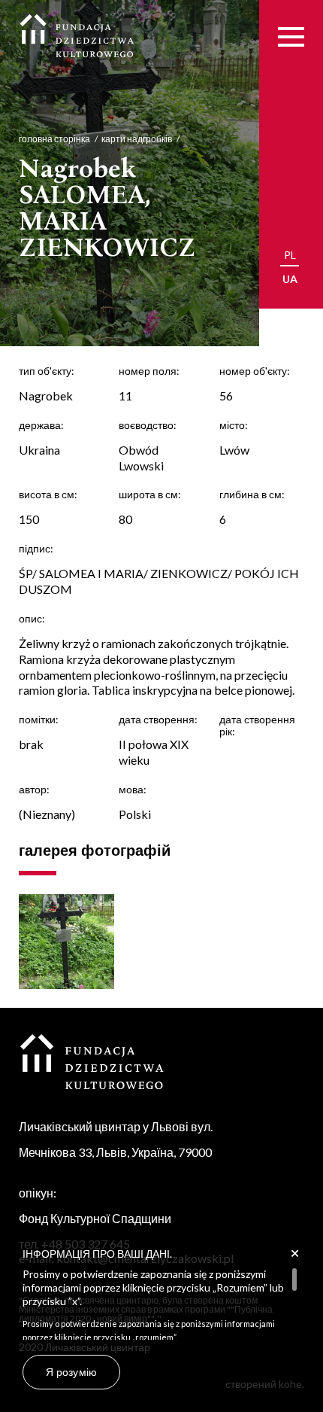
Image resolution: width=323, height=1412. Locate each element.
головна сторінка (54, 139)
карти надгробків (136, 139)
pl (290, 254)
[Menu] (291, 36)
